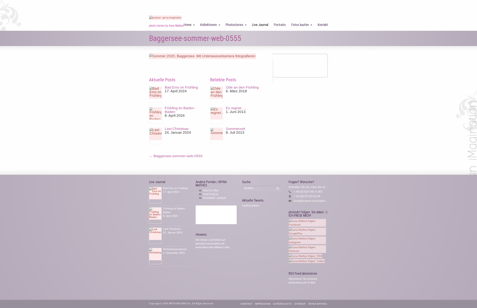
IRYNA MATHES (317, 304)
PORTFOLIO (210, 194)
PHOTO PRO (211, 190)
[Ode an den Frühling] (216, 94)
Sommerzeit (235, 129)
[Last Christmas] (155, 136)
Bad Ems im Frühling (181, 87)
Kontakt (323, 25)
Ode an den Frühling (242, 87)
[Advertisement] (216, 214)
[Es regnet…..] (216, 115)
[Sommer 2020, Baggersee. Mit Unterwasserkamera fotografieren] (202, 56)
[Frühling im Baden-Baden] (155, 115)
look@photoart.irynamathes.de (312, 200)
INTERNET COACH (214, 198)
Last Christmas (177, 129)
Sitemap (300, 304)
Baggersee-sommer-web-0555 (176, 156)
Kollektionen (208, 25)
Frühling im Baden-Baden (180, 110)
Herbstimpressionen (175, 249)
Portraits (280, 25)
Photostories (234, 25)
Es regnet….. (236, 108)
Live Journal (260, 25)
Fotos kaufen (300, 25)
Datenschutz (282, 304)
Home (188, 25)
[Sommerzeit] (216, 136)
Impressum (262, 304)
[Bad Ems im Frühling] (155, 94)
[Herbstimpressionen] (155, 256)
